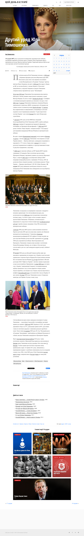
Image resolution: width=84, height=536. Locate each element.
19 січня (22, 275)
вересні (36, 143)
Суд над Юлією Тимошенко (23, 415)
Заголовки (24, 5)
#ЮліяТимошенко (38, 361)
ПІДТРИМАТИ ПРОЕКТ (69, 2)
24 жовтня (27, 331)
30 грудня (16, 94)
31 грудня (34, 259)
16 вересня (39, 234)
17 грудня (9, 503)
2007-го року (68, 424)
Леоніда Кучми (37, 107)
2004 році (41, 126)
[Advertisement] (61, 96)
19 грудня (74, 503)
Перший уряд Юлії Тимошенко (24, 406)
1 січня (36, 264)
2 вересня (15, 229)
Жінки (30, 424)
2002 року (16, 124)
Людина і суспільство (59, 434)
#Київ (23, 361)
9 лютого (21, 103)
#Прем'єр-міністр (29, 361)
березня (31, 114)
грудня (62, 424)
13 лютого (45, 107)
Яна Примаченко (9, 54)
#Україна (46, 361)
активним (44, 377)
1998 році (36, 84)
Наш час (42, 424)
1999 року (22, 94)
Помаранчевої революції (29, 136)
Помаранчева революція (22, 402)
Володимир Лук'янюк (22, 532)
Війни (16, 457)
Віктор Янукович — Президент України (27, 413)
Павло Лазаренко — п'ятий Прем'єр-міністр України (30, 399)
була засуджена (34, 354)
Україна (21, 424)
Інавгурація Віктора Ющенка (24, 404)
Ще (60, 5)
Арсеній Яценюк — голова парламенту (26, 410)
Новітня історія (35, 424)
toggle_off (78, 2)
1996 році (46, 75)
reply (49, 70)
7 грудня (45, 238)
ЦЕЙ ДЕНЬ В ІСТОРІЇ (16, 2)
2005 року (27, 138)
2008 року (27, 215)
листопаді (17, 120)
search (56, 2)
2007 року (25, 157)
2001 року (16, 103)
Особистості (47, 54)
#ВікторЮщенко (17, 363)
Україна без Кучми (37, 98)
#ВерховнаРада (17, 361)
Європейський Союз (23, 273)
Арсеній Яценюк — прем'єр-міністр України (28, 417)
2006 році (17, 151)
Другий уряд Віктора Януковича (25, 408)
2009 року (41, 264)
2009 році (27, 324)
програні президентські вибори (25, 339)
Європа (26, 424)
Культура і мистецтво (59, 457)
